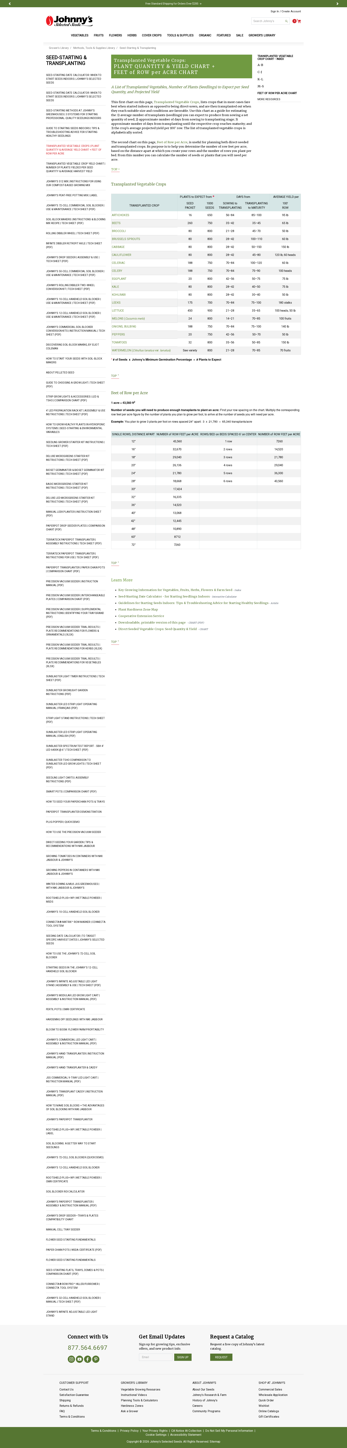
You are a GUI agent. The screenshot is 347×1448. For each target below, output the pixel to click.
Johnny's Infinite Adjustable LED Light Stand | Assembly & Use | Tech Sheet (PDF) (73, 983)
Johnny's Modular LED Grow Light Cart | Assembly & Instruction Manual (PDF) (73, 997)
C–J (260, 72)
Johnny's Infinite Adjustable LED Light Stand (72, 1313)
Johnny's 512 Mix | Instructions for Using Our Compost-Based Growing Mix (73, 183)
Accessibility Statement (185, 1434)
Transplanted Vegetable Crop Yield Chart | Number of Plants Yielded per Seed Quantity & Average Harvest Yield (75, 167)
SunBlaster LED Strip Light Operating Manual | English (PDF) (71, 734)
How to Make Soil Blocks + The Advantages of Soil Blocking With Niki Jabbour (75, 1107)
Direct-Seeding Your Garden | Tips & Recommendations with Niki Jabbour (70, 844)
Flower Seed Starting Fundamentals (71, 1239)
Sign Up (183, 1357)
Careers (197, 1405)
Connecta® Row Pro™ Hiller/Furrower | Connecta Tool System (73, 1286)
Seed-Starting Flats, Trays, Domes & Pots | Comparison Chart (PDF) (75, 1272)
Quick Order (266, 1400)
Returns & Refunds (71, 1405)
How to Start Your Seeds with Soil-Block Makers (74, 360)
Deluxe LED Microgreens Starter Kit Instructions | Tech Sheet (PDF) (70, 499)
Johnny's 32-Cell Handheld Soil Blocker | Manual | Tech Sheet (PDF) (73, 1299)
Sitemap (215, 1441)
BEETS (116, 223)
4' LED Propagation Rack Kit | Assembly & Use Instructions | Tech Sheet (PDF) (75, 412)
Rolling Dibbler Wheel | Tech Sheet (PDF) (72, 233)
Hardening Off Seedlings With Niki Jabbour (74, 1019)
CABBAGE (118, 247)
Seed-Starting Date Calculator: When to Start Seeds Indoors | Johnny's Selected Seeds (74, 79)
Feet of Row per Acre (172, 142)
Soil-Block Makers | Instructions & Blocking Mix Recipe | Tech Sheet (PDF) (76, 221)
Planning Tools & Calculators (139, 1400)
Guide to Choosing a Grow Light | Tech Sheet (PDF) (75, 384)
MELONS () (128, 318)
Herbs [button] (132, 35)
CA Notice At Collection (186, 1430)
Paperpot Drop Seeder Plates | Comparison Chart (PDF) (75, 527)
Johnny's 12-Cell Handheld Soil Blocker (73, 1167)
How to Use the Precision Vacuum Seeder (73, 832)
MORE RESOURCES (269, 99)
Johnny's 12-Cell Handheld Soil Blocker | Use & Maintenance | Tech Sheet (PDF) (73, 315)
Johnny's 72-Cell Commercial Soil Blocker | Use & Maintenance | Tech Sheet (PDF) (75, 207)
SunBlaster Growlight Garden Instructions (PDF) (67, 692)
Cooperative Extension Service (141, 616)
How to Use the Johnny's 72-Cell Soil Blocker (71, 955)
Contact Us (66, 1389)
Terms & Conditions (72, 1416)
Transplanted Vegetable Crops (176, 102)
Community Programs (206, 1411)
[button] (9, 3)
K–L (260, 79)
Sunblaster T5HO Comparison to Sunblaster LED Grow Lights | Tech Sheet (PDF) (73, 763)
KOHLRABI (119, 294)
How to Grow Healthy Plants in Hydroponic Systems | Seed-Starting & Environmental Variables (75, 428)
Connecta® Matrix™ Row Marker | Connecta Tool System (76, 923)
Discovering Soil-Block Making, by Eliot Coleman (72, 346)
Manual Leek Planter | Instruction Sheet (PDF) (73, 513)
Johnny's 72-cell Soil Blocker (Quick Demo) (75, 1157)
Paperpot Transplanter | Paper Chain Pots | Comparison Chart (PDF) (75, 569)
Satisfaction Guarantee (74, 1395)
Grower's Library (59, 48)
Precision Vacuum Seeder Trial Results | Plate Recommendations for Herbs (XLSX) (74, 646)
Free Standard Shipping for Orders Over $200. (172, 3)
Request (221, 1357)
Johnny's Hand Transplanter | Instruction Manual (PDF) (75, 1055)
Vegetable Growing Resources (140, 1389)
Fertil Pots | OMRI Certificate (65, 1009)
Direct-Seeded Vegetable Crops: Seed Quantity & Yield (163, 629)
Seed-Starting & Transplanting (138, 48)
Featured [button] (224, 35)
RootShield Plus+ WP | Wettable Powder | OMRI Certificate (73, 1179)
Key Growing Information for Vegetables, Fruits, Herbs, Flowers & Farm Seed (179, 590)
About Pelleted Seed (60, 372)
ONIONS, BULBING (124, 326)
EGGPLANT (119, 278)
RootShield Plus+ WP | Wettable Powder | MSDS (73, 899)
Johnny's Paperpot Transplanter (69, 1119)
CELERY (117, 271)
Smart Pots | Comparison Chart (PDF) (71, 791)
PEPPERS (118, 334)
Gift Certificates (269, 1416)
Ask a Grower (129, 1411)
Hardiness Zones (132, 1405)
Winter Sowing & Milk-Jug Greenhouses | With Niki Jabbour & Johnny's (72, 886)
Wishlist (264, 1405)
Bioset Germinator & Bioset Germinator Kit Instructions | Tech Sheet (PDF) (75, 472)
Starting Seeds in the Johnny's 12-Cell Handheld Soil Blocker (72, 969)
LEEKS (116, 302)
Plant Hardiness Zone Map (138, 609)
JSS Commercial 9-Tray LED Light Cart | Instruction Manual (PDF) (72, 1079)
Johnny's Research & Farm (209, 1395)
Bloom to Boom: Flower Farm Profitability (75, 1029)
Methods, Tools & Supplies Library (94, 48)
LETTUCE (118, 310)
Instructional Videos (134, 1395)
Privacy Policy (129, 1430)
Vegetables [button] (79, 35)
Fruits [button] (99, 35)
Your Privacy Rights (155, 1430)
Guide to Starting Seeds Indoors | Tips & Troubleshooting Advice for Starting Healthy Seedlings (72, 132)
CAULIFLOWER (121, 255)
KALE (115, 286)
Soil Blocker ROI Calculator (65, 1191)
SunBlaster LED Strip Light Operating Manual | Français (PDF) (71, 706)
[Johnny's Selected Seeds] (69, 21)
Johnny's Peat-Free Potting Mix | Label (72, 195)
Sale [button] (239, 35)
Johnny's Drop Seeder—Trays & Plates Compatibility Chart (72, 1217)
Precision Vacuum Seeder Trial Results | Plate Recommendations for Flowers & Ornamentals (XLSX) (73, 631)
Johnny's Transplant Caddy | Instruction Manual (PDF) (74, 1093)
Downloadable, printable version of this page (161, 622)
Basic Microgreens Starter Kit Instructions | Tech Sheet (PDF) (67, 485)
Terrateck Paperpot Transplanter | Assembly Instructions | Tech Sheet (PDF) (74, 541)
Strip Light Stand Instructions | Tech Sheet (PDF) (75, 720)
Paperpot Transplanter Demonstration (74, 811)
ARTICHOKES (120, 215)
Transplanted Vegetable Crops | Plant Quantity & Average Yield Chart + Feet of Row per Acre (73, 149)
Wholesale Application (273, 1395)
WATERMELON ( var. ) (141, 350)
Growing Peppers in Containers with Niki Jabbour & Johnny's (73, 872)
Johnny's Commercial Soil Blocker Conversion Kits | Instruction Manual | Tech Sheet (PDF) (75, 331)
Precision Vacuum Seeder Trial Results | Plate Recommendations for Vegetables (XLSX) (73, 662)
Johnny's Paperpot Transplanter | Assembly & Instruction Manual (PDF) (71, 1203)
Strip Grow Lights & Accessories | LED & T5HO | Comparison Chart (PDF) (72, 398)
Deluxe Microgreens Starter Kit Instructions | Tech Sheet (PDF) (68, 458)
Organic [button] (205, 35)
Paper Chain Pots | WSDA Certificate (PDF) (74, 1249)
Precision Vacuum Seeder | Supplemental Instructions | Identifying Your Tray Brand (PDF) (75, 613)
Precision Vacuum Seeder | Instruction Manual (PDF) (72, 583)
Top (115, 169)
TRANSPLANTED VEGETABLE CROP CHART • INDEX (275, 57)
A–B (260, 65)
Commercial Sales (270, 1389)
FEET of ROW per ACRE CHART (277, 93)
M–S (261, 86)
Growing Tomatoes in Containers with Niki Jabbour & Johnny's (74, 858)
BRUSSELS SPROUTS (126, 239)
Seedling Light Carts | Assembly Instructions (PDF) (67, 779)
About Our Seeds (203, 1389)
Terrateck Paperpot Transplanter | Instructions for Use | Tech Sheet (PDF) (72, 555)
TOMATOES (119, 342)
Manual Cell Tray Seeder (63, 1229)
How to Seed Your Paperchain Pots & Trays (75, 801)
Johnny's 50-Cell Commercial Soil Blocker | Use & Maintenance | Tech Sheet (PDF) (75, 273)
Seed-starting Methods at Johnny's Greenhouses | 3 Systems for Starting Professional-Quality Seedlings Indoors (73, 114)
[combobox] (270, 21)
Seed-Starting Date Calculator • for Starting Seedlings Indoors (177, 596)
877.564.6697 (88, 1347)
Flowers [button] (115, 35)
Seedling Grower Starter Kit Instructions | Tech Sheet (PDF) (75, 444)
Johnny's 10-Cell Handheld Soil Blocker (73, 911)
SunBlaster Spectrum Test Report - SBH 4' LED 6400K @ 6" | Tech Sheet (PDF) (75, 748)
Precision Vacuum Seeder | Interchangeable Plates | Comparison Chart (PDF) (75, 597)
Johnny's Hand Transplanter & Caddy (71, 1067)
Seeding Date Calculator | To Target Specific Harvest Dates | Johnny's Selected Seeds (75, 939)
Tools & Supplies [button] (180, 35)
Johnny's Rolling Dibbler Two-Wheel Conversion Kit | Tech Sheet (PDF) (70, 287)
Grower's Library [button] (262, 35)
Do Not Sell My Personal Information (229, 1430)
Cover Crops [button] (152, 35)
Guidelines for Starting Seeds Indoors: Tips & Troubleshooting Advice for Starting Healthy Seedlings (198, 603)
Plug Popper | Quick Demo (63, 821)
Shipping (65, 1400)
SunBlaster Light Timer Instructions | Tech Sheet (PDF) (75, 678)
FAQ (62, 1411)
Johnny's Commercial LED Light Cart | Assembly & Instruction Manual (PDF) (71, 1041)
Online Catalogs (269, 1411)
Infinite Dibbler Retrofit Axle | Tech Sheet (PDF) (74, 245)
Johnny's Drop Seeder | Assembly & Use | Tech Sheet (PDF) (72, 259)
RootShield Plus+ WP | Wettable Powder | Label (73, 1131)
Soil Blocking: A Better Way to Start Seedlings (71, 1145)
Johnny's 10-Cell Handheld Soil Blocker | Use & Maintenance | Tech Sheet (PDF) (73, 301)
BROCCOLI (119, 231)
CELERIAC (118, 263)
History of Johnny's (205, 1400)
